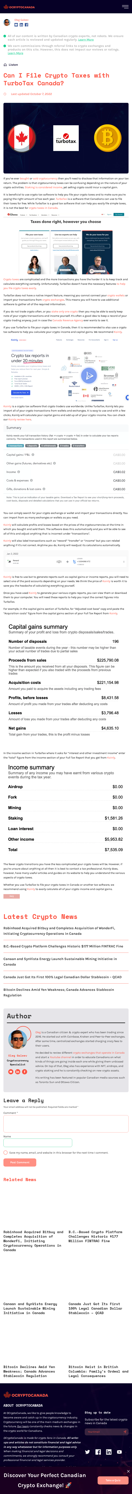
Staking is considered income (43, 187)
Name (7, 1136)
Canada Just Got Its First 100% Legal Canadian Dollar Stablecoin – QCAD (62, 977)
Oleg (38, 1032)
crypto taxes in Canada (43, 207)
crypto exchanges (53, 299)
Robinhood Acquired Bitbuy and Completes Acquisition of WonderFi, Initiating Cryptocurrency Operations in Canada (59, 931)
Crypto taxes (11, 279)
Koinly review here (19, 419)
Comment (10, 1112)
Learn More (86, 40)
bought (24, 178)
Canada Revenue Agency (67, 320)
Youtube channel (60, 1057)
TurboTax (61, 198)
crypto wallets (116, 295)
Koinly (118, 331)
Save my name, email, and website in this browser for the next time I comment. (58, 1152)
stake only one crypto (64, 311)
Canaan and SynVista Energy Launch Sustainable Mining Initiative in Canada (60, 961)
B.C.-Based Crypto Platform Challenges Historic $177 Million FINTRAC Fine (63, 946)
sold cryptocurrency (45, 178)
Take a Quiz (113, 1480)
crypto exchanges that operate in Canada (99, 1052)
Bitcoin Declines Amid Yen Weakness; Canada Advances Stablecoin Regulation (58, 992)
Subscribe (124, 1431)
